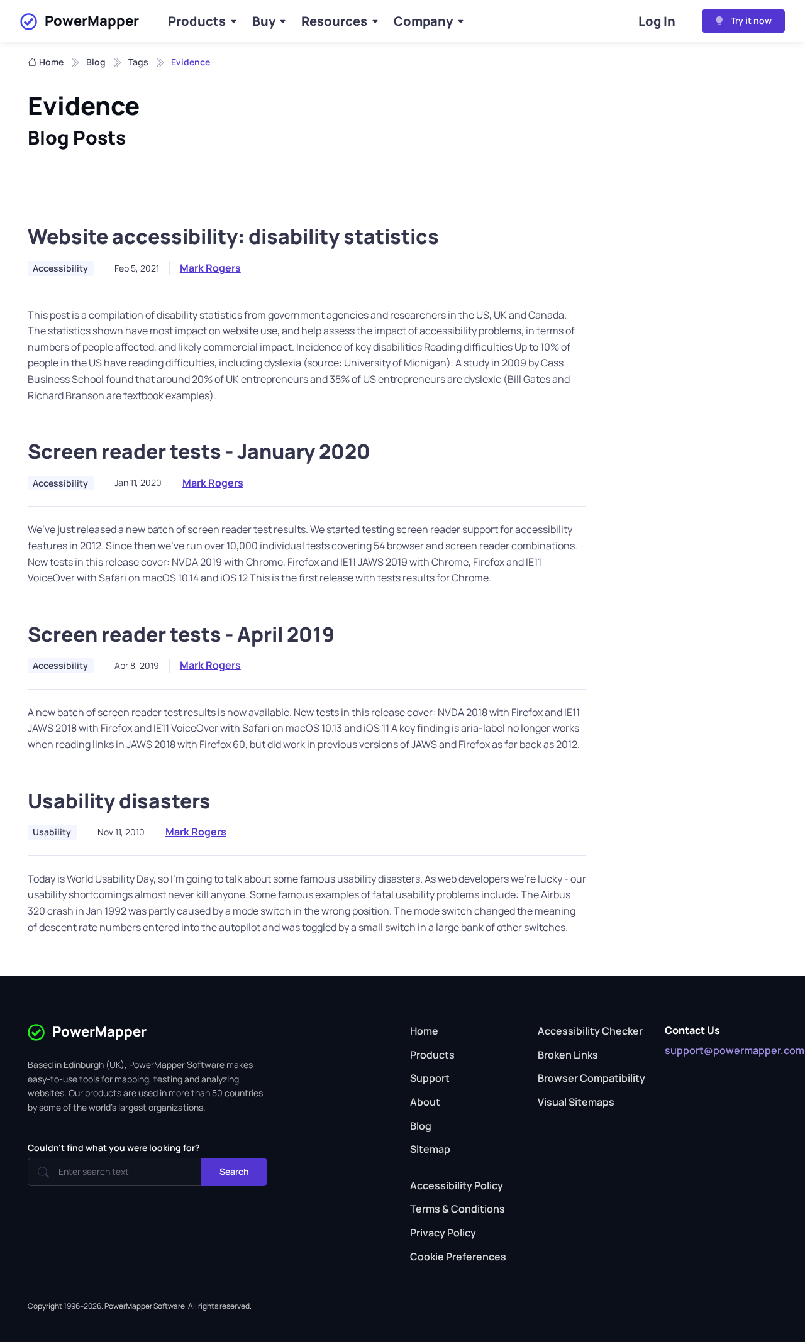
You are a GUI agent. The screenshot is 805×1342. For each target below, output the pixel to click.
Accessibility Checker (590, 1031)
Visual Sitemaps (576, 1102)
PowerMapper (92, 20)
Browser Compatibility (591, 1078)
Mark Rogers (210, 268)
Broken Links (568, 1055)
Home (51, 62)
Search (234, 1171)
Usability (52, 832)
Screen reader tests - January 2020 (199, 451)
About (425, 1102)
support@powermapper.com (734, 1050)
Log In (656, 21)
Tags (138, 62)
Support (430, 1078)
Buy (263, 21)
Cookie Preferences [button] (458, 1256)
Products (197, 21)
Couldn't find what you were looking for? (114, 1147)
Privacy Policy (443, 1233)
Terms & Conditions (457, 1209)
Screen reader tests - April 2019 (181, 634)
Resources (334, 21)
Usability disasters (119, 801)
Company (423, 21)
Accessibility (60, 268)
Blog (96, 62)
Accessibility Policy (456, 1185)
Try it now (750, 20)
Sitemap (430, 1149)
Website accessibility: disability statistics (233, 236)
